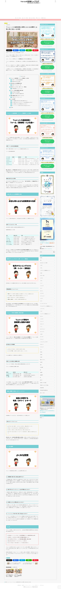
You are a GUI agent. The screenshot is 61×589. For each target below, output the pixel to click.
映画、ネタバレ (42, 359)
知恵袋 (41, 372)
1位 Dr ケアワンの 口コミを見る (47, 141)
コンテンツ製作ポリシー (36, 585)
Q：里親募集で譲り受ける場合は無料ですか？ (19, 100)
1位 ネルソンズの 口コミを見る (47, 117)
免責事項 (23, 585)
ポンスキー (42, 336)
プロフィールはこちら (48, 248)
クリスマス (42, 293)
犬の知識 (41, 367)
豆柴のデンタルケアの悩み (44, 385)
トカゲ (41, 311)
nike (40, 260)
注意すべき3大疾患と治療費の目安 (17, 93)
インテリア (42, 285)
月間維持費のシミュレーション (17, 88)
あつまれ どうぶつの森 (43, 262)
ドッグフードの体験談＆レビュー (45, 313)
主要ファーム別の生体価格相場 (17, 79)
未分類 (41, 362)
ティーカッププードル (43, 303)
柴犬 (41, 364)
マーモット (42, 339)
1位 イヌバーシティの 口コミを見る (47, 43)
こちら (43, 417)
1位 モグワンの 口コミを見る (47, 67)
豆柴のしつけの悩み (43, 382)
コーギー (41, 298)
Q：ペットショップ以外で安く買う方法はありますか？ (20, 105)
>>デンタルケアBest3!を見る (47, 169)
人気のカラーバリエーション (16, 97)
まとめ (11, 107)
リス (41, 349)
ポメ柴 (41, 334)
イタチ (41, 280)
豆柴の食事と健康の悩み (44, 390)
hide (24, 76)
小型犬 (41, 357)
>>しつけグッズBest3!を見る (47, 46)
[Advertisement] (30, 10)
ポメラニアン (42, 331)
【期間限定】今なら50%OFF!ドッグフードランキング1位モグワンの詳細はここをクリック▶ (30, 19)
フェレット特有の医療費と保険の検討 (16, 90)
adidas (41, 257)
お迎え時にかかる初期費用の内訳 (16, 83)
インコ (41, 283)
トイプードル (42, 308)
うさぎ (41, 265)
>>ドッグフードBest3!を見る (47, 70)
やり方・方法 (42, 275)
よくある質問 (12, 99)
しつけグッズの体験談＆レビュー (45, 270)
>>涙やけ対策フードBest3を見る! (47, 144)
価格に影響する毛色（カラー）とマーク (17, 95)
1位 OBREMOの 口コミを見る (47, 92)
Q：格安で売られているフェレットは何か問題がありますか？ (22, 102)
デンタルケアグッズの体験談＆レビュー (46, 306)
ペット (41, 326)
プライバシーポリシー (28, 585)
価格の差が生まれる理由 (15, 81)
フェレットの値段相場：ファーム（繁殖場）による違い (19, 78)
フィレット (6, 23)
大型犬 (41, 354)
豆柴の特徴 (42, 387)
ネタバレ (41, 316)
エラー (41, 288)
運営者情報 (19, 585)
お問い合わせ (42, 585)
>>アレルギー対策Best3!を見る (47, 95)
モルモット (42, 344)
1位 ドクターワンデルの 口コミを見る (47, 166)
